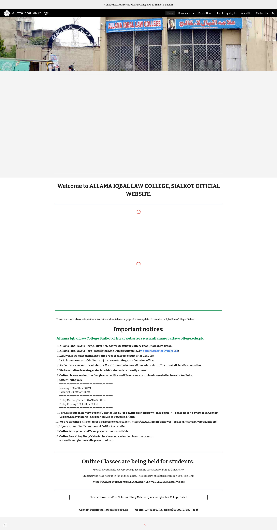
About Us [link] (246, 13)
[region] (138, 4)
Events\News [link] (205, 13)
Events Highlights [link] (226, 13)
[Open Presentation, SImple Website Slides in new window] (216, 78)
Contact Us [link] (262, 13)
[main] (138, 190)
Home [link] (170, 13)
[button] (273, 13)
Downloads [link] (184, 13)
